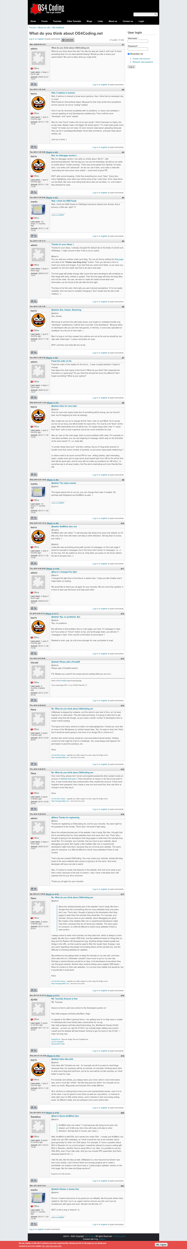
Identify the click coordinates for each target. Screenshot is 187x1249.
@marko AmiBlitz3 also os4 (64, 526)
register (40, 38)
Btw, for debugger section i (64, 155)
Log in (31, 38)
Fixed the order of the (61, 361)
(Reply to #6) (52, 357)
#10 (122, 523)
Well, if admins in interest (63, 92)
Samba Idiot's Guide (58, 1044)
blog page (119, 259)
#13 (122, 658)
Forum (44, 21)
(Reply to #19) (52, 1112)
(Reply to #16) (52, 894)
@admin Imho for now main (64, 405)
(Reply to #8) (53, 479)
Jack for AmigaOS (57, 1041)
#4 (123, 197)
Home (33, 21)
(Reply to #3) (52, 197)
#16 (122, 814)
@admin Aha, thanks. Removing (66, 309)
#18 (122, 995)
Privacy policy (119, 1236)
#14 (122, 705)
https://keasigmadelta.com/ (60, 757)
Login (141, 21)
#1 (123, 44)
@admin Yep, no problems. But (65, 616)
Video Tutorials (74, 21)
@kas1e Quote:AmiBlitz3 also (65, 1115)
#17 (122, 894)
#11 (122, 568)
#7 (123, 357)
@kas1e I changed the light (64, 571)
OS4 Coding (89, 1236)
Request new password (143, 61)
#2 (123, 89)
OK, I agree (161, 1245)
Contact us (128, 21)
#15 (122, 769)
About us (113, 21)
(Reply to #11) (51, 613)
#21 (122, 1185)
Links (100, 21)
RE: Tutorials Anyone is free (64, 998)
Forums (32, 27)
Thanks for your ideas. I (62, 244)
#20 (122, 1112)
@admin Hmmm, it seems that (65, 1189)
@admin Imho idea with (62, 1059)
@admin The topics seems (63, 483)
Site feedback (58, 27)
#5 (123, 241)
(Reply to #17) (52, 995)
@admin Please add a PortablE (65, 661)
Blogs (89, 21)
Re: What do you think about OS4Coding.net (72, 708)
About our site (44, 27)
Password (133, 46)
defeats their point (68, 778)
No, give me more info (51, 1246)
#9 (123, 479)
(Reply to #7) (53, 402)
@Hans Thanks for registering (65, 817)
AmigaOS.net (55, 1039)
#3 (123, 152)
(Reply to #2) (52, 152)
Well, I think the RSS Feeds (64, 200)
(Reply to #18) (53, 1055)
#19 (122, 1055)
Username (133, 38)
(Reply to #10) (52, 568)
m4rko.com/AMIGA (57, 215)
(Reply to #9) (53, 523)
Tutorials (57, 21)
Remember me (136, 53)
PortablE (63, 680)
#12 (122, 613)
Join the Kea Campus (58, 755)
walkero (102, 1239)
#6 (123, 306)
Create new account (141, 58)
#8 (123, 402)
